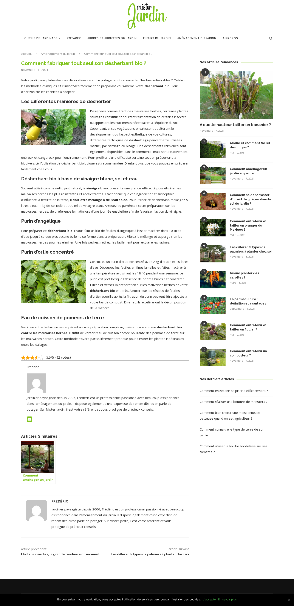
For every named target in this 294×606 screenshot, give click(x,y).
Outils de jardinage (40, 38)
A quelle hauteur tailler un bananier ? (235, 124)
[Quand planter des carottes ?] (213, 279)
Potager (74, 38)
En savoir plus (227, 599)
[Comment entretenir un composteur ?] (213, 357)
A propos (230, 38)
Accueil (26, 53)
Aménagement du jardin (196, 38)
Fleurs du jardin (157, 38)
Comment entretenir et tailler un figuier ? (248, 327)
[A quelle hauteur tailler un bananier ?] (236, 95)
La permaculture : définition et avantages (248, 301)
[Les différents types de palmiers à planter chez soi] (213, 253)
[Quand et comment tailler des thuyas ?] (213, 149)
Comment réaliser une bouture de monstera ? (234, 401)
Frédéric (59, 501)
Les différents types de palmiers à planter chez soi (251, 249)
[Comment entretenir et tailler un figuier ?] (213, 331)
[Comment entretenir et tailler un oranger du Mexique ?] (213, 227)
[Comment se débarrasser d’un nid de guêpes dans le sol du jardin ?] (213, 201)
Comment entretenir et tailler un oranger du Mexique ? (248, 225)
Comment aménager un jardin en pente (248, 171)
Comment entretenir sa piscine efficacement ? (234, 390)
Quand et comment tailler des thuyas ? (250, 145)
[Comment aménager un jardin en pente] (213, 175)
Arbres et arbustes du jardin (112, 38)
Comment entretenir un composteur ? (248, 353)
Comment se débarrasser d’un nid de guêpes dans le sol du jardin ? (250, 199)
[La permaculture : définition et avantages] (213, 305)
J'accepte (209, 599)
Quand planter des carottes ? (244, 275)
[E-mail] (29, 420)
